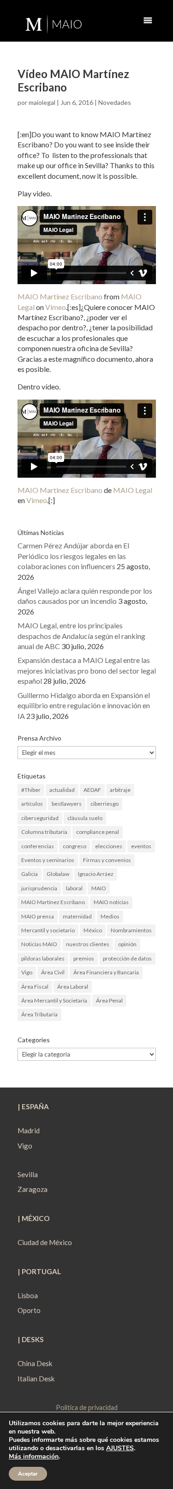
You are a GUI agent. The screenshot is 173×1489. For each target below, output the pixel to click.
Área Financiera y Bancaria (106, 972)
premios (83, 958)
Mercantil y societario (48, 930)
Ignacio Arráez (95, 873)
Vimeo (55, 307)
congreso (74, 846)
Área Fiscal (34, 986)
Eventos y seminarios (47, 860)
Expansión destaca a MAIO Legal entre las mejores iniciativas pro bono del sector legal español (87, 670)
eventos (141, 846)
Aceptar (28, 1473)
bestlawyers (67, 803)
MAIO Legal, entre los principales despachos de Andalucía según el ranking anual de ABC (81, 635)
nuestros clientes (87, 944)
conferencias (37, 846)
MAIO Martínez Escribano (53, 902)
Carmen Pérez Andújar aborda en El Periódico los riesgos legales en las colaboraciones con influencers (73, 556)
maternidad (77, 916)
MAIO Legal (132, 490)
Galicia (29, 873)
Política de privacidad (87, 1407)
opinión (127, 944)
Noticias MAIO (39, 944)
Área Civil (53, 972)
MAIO (98, 888)
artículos (32, 803)
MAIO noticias (111, 902)
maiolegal (42, 102)
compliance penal (97, 831)
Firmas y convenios (107, 860)
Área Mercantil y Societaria (54, 1000)
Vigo (26, 972)
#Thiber (31, 789)
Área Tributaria (39, 1014)
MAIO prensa (37, 916)
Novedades (114, 102)
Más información (34, 1456)
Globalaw (58, 873)
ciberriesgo (104, 803)
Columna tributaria (44, 831)
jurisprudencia (39, 888)
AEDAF (92, 789)
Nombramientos (131, 930)
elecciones (108, 846)
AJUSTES (120, 1448)
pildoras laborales (43, 958)
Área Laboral (72, 986)
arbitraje (120, 789)
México (93, 930)
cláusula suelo (84, 817)
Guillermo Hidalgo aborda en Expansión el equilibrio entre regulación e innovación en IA (84, 705)
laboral (74, 888)
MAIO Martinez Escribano (60, 296)
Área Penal (109, 1000)
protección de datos (127, 958)
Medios (110, 916)
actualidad (62, 789)
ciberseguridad (40, 817)
